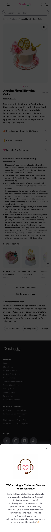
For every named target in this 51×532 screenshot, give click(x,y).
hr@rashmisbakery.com (25, 516)
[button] (25, 266)
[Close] (46, 448)
